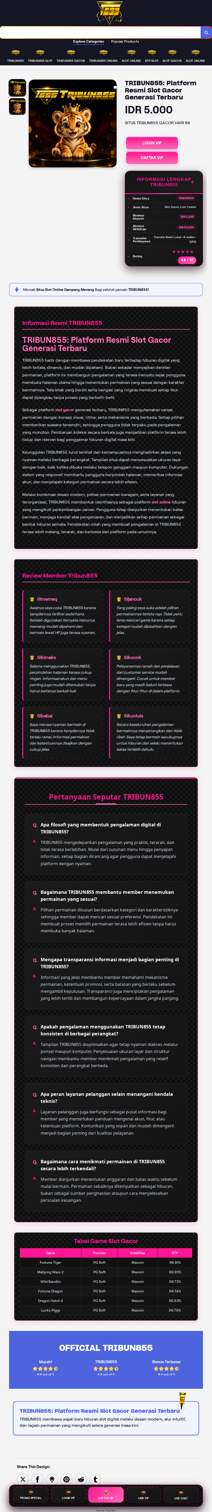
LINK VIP (143, 1499)
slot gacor (64, 410)
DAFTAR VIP (152, 158)
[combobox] (100, 32)
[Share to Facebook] (37, 1479)
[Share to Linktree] (52, 1479)
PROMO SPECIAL (31, 1498)
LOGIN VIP (152, 143)
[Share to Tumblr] (95, 1479)
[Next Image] (112, 124)
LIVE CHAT (181, 1498)
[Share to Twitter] (23, 1479)
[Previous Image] (33, 124)
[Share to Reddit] (81, 1479)
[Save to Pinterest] (66, 1479)
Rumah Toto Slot (106, 1510)
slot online (161, 502)
